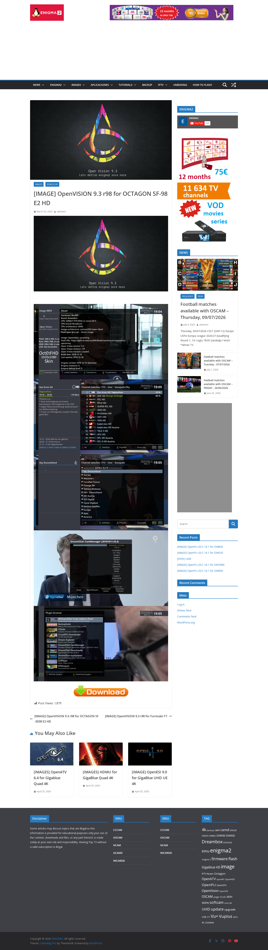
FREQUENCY (187, 296)
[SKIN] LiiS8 (184, 558)
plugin (216, 897)
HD (218, 867)
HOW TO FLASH (202, 85)
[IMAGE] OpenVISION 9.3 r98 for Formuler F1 (136, 716)
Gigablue (208, 867)
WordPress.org (186, 622)
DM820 (212, 835)
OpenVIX (224, 891)
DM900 (220, 835)
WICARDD (119, 860)
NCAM (117, 845)
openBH (220, 879)
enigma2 (221, 850)
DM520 (233, 830)
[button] (42, 84)
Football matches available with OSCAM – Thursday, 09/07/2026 (204, 310)
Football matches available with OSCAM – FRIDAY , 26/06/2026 (218, 384)
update (217, 909)
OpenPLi (209, 884)
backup (210, 830)
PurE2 (223, 897)
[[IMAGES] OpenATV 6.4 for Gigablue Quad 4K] (52, 745)
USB (204, 916)
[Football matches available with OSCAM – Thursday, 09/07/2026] (207, 275)
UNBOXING (180, 85)
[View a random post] (233, 85)
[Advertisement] (134, 52)
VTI (208, 917)
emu (205, 851)
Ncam (210, 873)
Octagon (219, 873)
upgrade (230, 909)
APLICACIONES (100, 85)
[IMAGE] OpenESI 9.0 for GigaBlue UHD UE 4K (150, 778)
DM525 (205, 835)
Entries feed (184, 610)
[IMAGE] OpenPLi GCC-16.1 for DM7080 (200, 564)
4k (204, 829)
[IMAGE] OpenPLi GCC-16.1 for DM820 (200, 546)
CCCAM (117, 830)
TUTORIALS (125, 85)
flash (232, 858)
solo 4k (228, 903)
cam (217, 830)
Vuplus (225, 916)
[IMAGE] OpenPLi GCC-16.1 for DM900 (200, 570)
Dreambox (212, 842)
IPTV (161, 85)
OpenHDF (230, 879)
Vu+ (214, 916)
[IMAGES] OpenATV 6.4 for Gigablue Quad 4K (50, 778)
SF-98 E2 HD (52, 184)
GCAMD (118, 853)
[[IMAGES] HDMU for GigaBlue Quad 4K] (101, 745)
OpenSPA (221, 885)
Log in (181, 604)
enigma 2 (206, 859)
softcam (217, 902)
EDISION (227, 842)
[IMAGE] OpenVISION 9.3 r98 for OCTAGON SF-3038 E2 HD (66, 718)
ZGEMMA (209, 922)
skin (229, 897)
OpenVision (210, 890)
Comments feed (186, 616)
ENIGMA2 (56, 85)
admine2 (61, 211)
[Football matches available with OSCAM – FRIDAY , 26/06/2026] (189, 386)
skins (205, 903)
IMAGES (76, 85)
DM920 (230, 835)
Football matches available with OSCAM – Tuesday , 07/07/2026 (218, 360)
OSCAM (117, 837)
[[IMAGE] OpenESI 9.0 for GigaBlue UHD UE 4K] (150, 745)
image (227, 866)
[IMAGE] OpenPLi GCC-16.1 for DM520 (200, 552)
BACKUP (147, 85)
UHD (206, 909)
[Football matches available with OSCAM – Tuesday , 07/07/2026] (189, 363)
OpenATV (209, 879)
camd (224, 829)
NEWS (36, 85)
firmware (219, 858)
